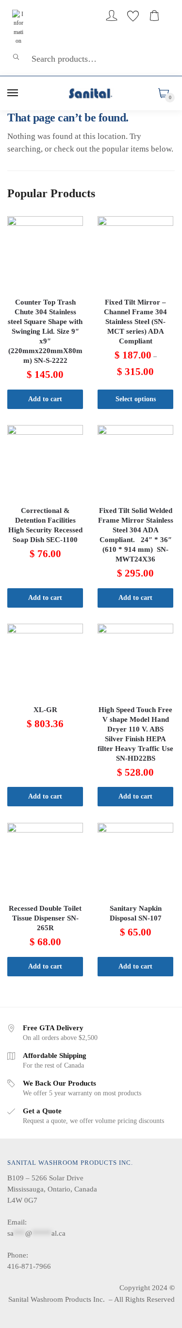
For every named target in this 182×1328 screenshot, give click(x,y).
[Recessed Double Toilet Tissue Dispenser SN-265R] (45, 861)
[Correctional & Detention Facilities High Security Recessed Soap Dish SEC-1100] (45, 463)
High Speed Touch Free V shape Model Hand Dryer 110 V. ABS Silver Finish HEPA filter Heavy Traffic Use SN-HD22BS (135, 734)
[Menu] (13, 93)
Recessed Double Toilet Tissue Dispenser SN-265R (45, 918)
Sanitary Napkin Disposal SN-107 (136, 913)
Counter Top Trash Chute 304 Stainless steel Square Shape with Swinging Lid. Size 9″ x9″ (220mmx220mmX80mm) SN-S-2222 (45, 331)
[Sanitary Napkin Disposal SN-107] (135, 861)
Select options (136, 399)
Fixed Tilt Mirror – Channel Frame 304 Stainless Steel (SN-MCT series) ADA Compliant (135, 321)
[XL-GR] (45, 661)
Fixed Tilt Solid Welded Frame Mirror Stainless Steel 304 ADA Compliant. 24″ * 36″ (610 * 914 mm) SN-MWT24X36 (135, 535)
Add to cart (45, 399)
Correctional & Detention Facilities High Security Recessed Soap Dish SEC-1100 (45, 525)
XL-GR (45, 710)
